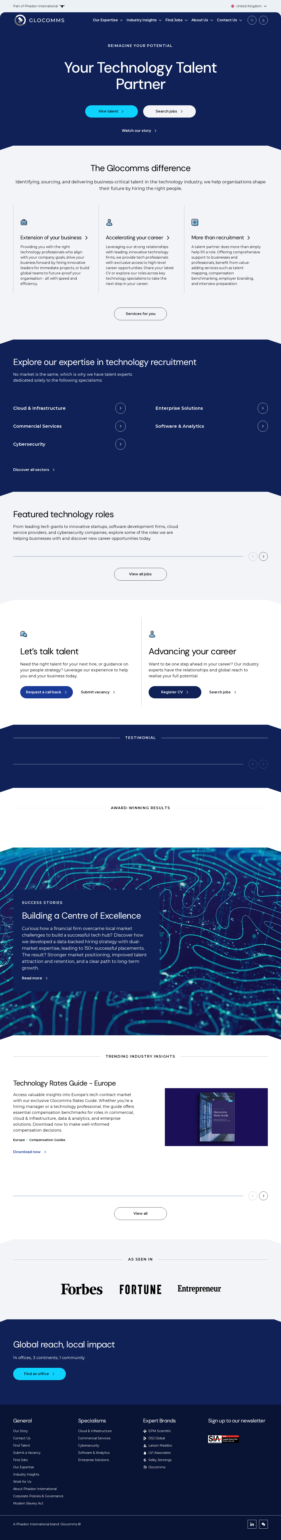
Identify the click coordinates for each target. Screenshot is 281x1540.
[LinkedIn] (252, 1524)
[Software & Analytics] (263, 426)
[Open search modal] (252, 20)
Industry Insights (142, 20)
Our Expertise (105, 20)
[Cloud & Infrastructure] (120, 408)
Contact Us (227, 20)
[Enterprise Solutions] (263, 408)
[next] (263, 556)
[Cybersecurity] (120, 444)
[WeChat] (263, 1524)
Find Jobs (174, 20)
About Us (199, 20)
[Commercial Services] (120, 426)
